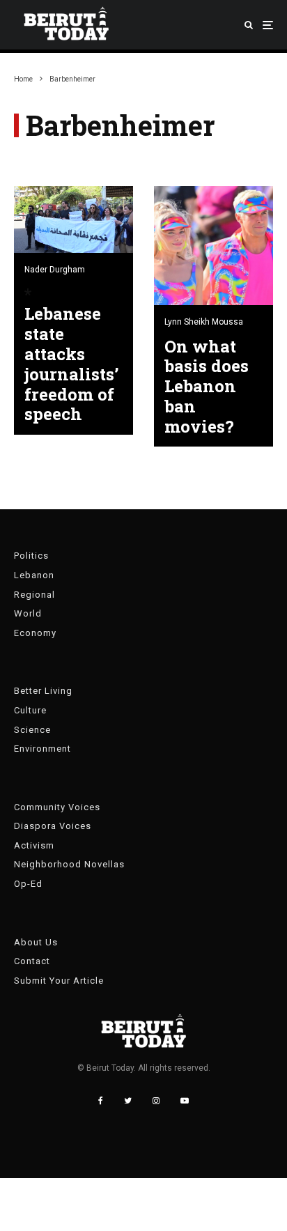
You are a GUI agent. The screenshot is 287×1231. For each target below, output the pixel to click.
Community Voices (57, 807)
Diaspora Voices (52, 826)
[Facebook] (101, 1100)
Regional (34, 594)
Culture (30, 710)
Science (32, 730)
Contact (32, 961)
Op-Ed (28, 883)
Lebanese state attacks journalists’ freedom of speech (71, 364)
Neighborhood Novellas (69, 864)
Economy (35, 633)
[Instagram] (156, 1100)
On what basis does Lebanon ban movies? (206, 386)
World (28, 613)
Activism (34, 845)
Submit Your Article (59, 980)
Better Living (43, 691)
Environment (42, 748)
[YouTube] (184, 1100)
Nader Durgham (54, 269)
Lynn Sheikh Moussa (203, 322)
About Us (36, 942)
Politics (31, 555)
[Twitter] (128, 1100)
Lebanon (34, 575)
